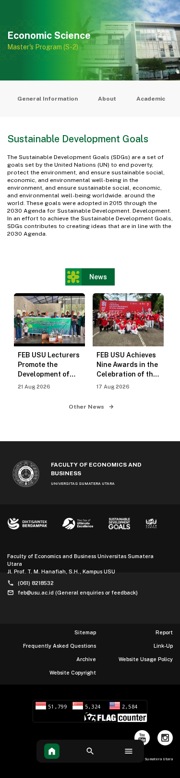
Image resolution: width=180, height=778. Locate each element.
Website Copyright (72, 672)
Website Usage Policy (146, 659)
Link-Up (163, 646)
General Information (47, 98)
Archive (86, 659)
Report (164, 632)
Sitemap (85, 632)
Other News (87, 406)
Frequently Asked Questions (59, 646)
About (107, 98)
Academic (150, 98)
